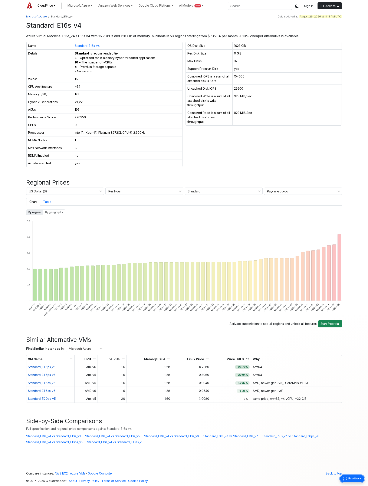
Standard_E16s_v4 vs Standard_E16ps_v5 (54, 442)
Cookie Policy (138, 481)
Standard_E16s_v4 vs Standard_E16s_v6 (171, 436)
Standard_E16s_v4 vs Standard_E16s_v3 (53, 436)
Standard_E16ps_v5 (42, 375)
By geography (54, 212)
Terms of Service (114, 481)
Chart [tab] (33, 202)
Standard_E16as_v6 (41, 391)
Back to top (334, 473)
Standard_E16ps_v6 (42, 367)
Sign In (308, 6)
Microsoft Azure (36, 16)
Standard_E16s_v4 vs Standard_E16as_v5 (115, 442)
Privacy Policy (89, 481)
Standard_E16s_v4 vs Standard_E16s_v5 (112, 436)
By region (34, 212)
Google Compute (100, 473)
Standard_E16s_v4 (87, 45)
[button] (46, 5)
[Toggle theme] (296, 6)
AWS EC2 (61, 473)
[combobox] (260, 6)
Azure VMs (77, 473)
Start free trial (330, 323)
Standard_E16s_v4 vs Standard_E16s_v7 (230, 436)
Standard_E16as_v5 (41, 383)
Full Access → (329, 6)
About (73, 481)
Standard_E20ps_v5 (42, 398)
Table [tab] (47, 202)
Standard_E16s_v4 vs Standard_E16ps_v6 (291, 436)
